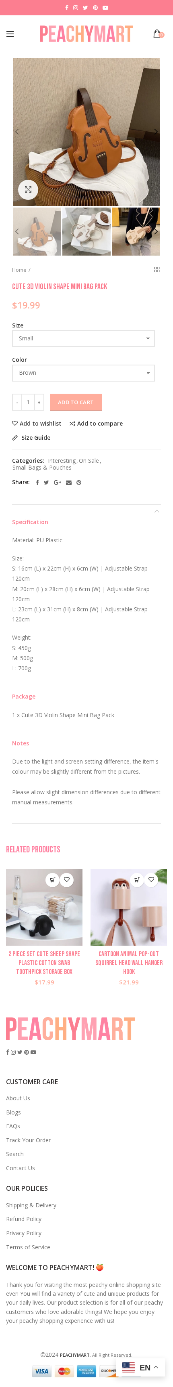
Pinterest (95, 7)
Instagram (75, 7)
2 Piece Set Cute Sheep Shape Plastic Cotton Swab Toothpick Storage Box (44, 963)
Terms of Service (28, 1247)
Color (19, 359)
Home (19, 269)
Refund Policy (23, 1219)
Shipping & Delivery (31, 1205)
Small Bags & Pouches (42, 467)
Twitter (85, 7)
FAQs (13, 1126)
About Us (18, 1098)
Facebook (67, 7)
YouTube (105, 7)
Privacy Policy (23, 1233)
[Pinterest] (79, 482)
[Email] (69, 482)
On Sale (89, 460)
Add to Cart (76, 402)
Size (17, 325)
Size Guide (35, 438)
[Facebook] (37, 482)
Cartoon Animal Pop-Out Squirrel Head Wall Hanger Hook (129, 963)
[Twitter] (46, 482)
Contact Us (20, 1168)
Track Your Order (28, 1140)
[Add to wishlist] (67, 880)
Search (15, 1154)
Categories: (28, 460)
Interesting (62, 460)
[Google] (57, 482)
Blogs (13, 1112)
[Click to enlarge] (28, 190)
